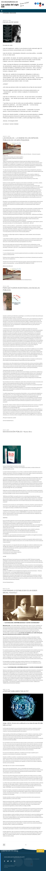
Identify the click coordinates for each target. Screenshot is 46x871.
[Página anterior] (4, 845)
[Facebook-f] (35, 4)
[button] (2, 11)
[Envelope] (40, 6)
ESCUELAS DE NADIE (11, 22)
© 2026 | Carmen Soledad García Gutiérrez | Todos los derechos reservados (9, 866)
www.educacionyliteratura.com (14, 857)
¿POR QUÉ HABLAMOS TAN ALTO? (16, 691)
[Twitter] (38, 4)
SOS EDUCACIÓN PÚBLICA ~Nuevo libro (17, 432)
